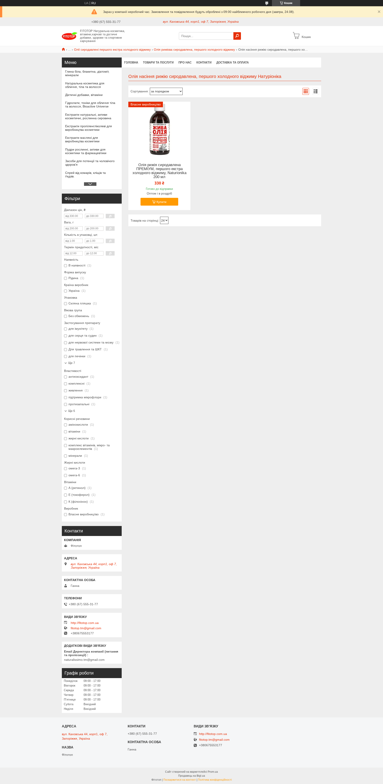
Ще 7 (71, 363)
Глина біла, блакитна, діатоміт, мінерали (87, 73)
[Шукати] (237, 36)
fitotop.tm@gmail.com (86, 628)
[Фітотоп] (69, 36)
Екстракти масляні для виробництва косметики (82, 139)
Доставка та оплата (232, 62)
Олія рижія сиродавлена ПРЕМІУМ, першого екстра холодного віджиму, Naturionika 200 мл (159, 171)
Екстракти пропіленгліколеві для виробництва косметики (88, 127)
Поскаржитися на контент (179, 779)
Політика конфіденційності (215, 779)
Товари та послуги (158, 62)
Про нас (185, 62)
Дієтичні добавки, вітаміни (84, 95)
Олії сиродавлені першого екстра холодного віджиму (112, 49)
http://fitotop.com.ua (85, 623)
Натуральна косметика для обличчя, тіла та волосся (84, 85)
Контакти (203, 62)
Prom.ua (213, 771)
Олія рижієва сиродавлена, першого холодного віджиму (194, 49)
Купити (161, 202)
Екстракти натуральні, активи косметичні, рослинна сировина (88, 116)
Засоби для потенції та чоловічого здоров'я (90, 162)
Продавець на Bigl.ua (191, 775)
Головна (131, 62)
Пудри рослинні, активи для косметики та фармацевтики (85, 151)
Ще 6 (71, 411)
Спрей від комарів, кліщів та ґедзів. (85, 174)
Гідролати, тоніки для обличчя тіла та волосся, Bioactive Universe (90, 104)
